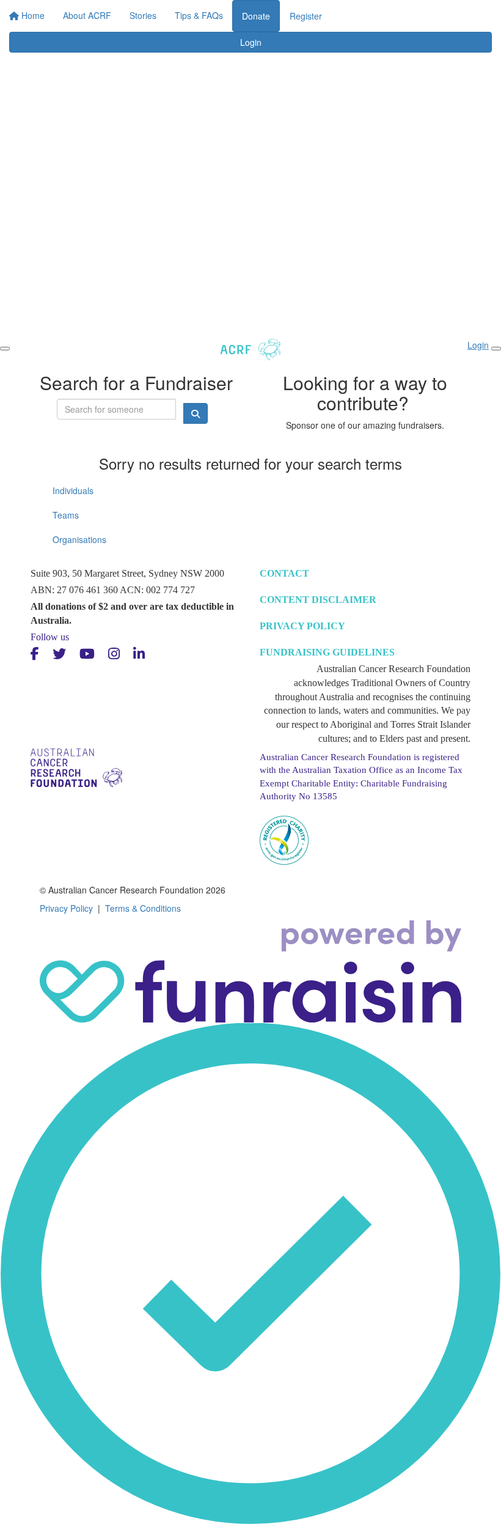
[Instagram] (114, 654)
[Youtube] (87, 654)
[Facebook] (35, 654)
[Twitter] (59, 654)
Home (254, 12)
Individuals (73, 490)
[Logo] (54, 23)
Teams (66, 515)
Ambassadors (415, 12)
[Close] (496, 348)
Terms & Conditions (143, 908)
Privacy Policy (302, 626)
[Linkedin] (139, 654)
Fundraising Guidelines (327, 652)
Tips (466, 12)
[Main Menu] (5, 348)
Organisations (79, 539)
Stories (359, 12)
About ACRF (306, 12)
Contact (284, 573)
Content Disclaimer (318, 599)
